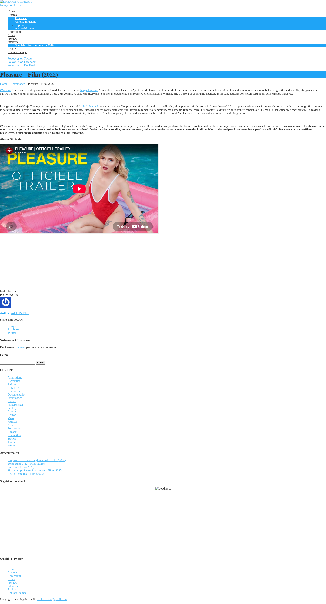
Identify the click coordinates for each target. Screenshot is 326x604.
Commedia (14, 391)
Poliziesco (14, 428)
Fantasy (12, 408)
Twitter (12, 332)
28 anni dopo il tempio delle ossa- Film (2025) (35, 470)
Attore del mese (24, 28)
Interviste (13, 42)
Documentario (16, 394)
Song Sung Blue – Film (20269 (26, 463)
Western (12, 445)
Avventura (14, 380)
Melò (11, 418)
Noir (10, 425)
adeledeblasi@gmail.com (52, 599)
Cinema (12, 14)
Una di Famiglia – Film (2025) (26, 473)
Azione (12, 384)
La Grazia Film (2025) (21, 467)
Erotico (12, 401)
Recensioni (14, 31)
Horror (12, 414)
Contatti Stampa (17, 52)
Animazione (15, 377)
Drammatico (17, 83)
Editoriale (21, 18)
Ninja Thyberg (89, 90)
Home (11, 11)
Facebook (13, 329)
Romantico (14, 435)
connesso (20, 347)
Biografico (14, 387)
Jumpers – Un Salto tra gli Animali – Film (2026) (37, 460)
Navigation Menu (10, 5)
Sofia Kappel (90, 106)
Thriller (12, 442)
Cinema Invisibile (25, 21)
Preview (12, 38)
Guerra (12, 411)
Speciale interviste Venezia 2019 (34, 45)
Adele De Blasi (20, 313)
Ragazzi (12, 431)
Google (12, 326)
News (11, 35)
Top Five (20, 25)
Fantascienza (15, 404)
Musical (12, 421)
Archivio (13, 48)
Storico (12, 438)
